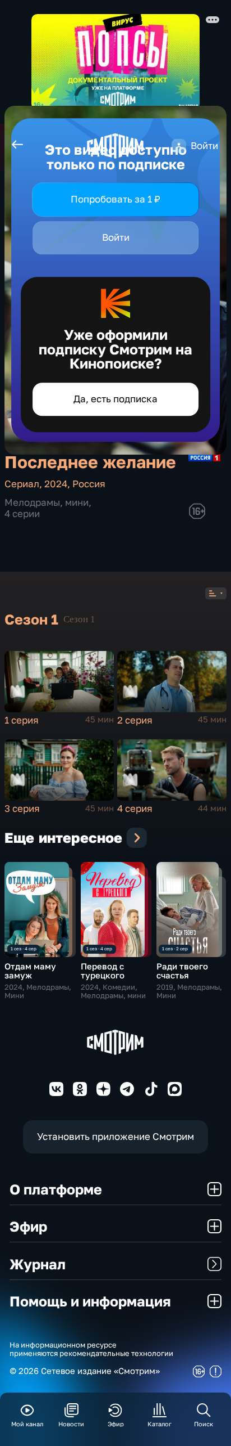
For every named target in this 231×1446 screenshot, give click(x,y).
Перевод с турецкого (102, 971)
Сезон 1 (79, 619)
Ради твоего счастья (182, 971)
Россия (88, 484)
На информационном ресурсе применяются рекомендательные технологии (91, 1349)
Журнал (38, 1264)
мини (77, 502)
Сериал (21, 484)
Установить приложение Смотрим (115, 1136)
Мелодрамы (32, 502)
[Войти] (179, 146)
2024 (55, 484)
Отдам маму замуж (30, 971)
